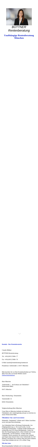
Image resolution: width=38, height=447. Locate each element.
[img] (19, 16)
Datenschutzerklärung (8, 375)
